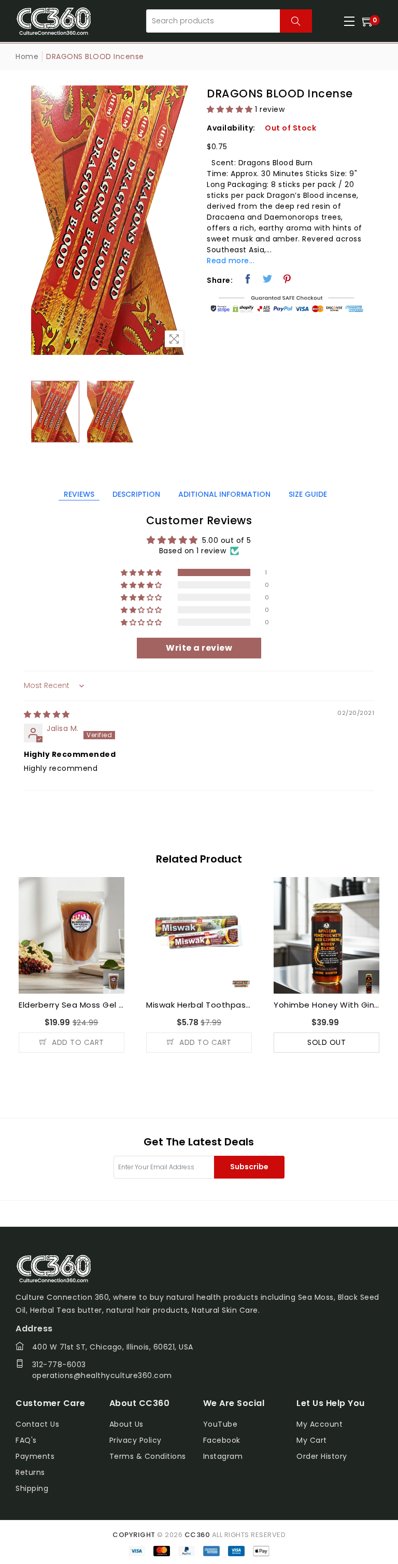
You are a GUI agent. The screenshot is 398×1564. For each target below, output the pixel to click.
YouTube (220, 1424)
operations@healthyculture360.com (102, 1375)
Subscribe (249, 1166)
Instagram (223, 1456)
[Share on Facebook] (248, 278)
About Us (126, 1424)
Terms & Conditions (147, 1456)
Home (27, 56)
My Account (319, 1424)
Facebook (221, 1440)
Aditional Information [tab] (224, 494)
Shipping (32, 1488)
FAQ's (26, 1440)
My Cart (311, 1440)
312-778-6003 (59, 1364)
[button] (230, 109)
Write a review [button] (199, 648)
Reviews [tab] (79, 494)
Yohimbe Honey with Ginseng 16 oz (199, 1004)
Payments (35, 1456)
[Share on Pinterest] (287, 278)
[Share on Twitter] (268, 278)
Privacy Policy (135, 1440)
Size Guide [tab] (308, 494)
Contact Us (37, 1424)
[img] (47, 714)
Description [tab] (136, 494)
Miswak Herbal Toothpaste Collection (71, 1004)
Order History (321, 1456)
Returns (30, 1472)
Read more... (230, 260)
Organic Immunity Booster (326, 1004)
